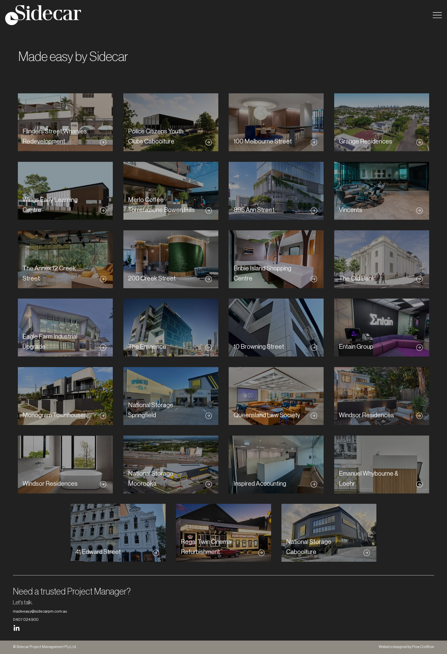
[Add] (65, 122)
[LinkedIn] (16, 628)
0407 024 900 (26, 620)
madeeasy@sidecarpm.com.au (40, 611)
